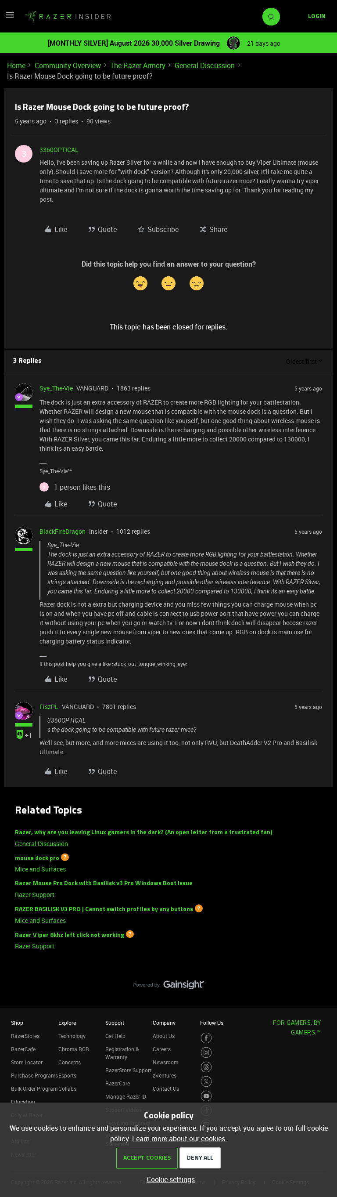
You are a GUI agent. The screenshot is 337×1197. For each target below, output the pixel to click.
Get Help (115, 1035)
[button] (9, 17)
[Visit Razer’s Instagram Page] (206, 1052)
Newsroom (165, 1062)
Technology (72, 1035)
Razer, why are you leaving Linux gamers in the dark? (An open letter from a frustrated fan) (143, 832)
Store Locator (27, 1062)
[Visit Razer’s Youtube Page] (206, 1096)
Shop (17, 1022)
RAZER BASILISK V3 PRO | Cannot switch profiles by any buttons (104, 909)
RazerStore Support (128, 1070)
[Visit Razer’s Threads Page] (206, 1067)
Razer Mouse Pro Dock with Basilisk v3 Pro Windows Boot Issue (104, 883)
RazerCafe (23, 1048)
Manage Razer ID (125, 1096)
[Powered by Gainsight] (168, 987)
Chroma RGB (73, 1048)
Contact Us (166, 1088)
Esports (67, 1075)
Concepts (69, 1062)
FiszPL (48, 706)
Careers (162, 1048)
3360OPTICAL (59, 149)
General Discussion (205, 65)
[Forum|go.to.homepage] (68, 16)
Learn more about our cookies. (179, 1138)
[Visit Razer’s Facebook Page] (206, 1038)
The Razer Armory (137, 65)
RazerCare (117, 1083)
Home (16, 65)
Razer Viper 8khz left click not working (69, 935)
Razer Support (34, 894)
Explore (67, 1022)
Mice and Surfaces (40, 869)
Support (114, 1022)
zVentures (164, 1075)
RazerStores (25, 1035)
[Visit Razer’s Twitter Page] (206, 1081)
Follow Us (211, 1022)
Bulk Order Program (34, 1088)
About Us (164, 1035)
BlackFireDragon (62, 531)
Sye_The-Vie (56, 388)
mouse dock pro (37, 858)
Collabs (67, 1088)
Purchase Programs (34, 1075)
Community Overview (68, 65)
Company (164, 1022)
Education (23, 1101)
